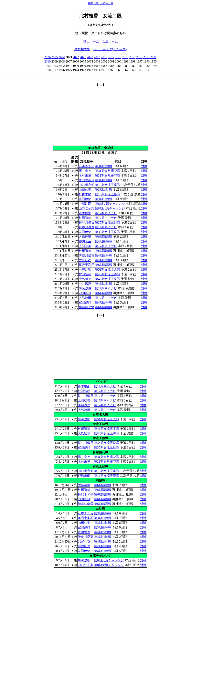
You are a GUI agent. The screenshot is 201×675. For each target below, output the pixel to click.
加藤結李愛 (86, 307)
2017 (111, 57)
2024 (61, 57)
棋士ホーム (91, 41)
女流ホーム (110, 41)
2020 (90, 57)
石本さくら (86, 166)
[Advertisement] (100, 114)
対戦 (144, 166)
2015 (125, 57)
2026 (47, 57)
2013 (139, 57)
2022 (76, 57)
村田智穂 (85, 217)
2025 (54, 57)
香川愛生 (85, 241)
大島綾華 (85, 236)
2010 (47, 61)
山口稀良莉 (86, 185)
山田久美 (85, 189)
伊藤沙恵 (85, 288)
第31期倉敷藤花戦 (107, 170)
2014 (132, 57)
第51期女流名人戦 (107, 269)
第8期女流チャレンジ (110, 203)
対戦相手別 (82, 49)
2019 (97, 57)
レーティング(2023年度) (110, 49)
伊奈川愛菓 (86, 255)
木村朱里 (85, 175)
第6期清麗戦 (103, 236)
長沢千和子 (86, 264)
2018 (104, 57)
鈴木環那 (85, 213)
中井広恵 (85, 283)
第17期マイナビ (106, 213)
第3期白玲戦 (103, 166)
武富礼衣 (85, 260)
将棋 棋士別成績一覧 (100, 3)
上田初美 (85, 246)
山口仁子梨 (86, 208)
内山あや (85, 293)
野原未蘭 (85, 194)
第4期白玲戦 (103, 241)
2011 (153, 57)
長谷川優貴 (86, 222)
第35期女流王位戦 (107, 222)
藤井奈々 (85, 170)
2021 (83, 57)
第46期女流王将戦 (107, 274)
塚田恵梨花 (86, 180)
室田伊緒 (85, 199)
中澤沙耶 (85, 203)
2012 (146, 57)
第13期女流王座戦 (107, 185)
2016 (118, 57)
